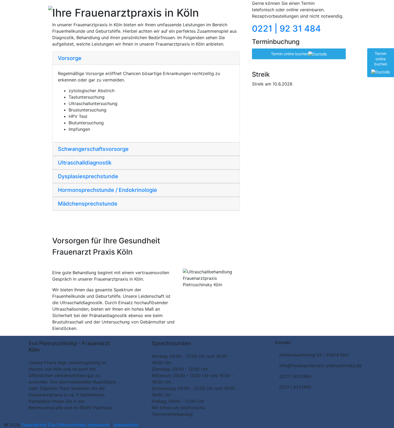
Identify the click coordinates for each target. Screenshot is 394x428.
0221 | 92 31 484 (326, 7)
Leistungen (102, 7)
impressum (99, 424)
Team (81, 7)
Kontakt (162, 7)
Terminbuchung (189, 7)
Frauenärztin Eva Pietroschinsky (54, 424)
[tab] (146, 58)
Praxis (66, 7)
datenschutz (126, 424)
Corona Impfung (133, 7)
